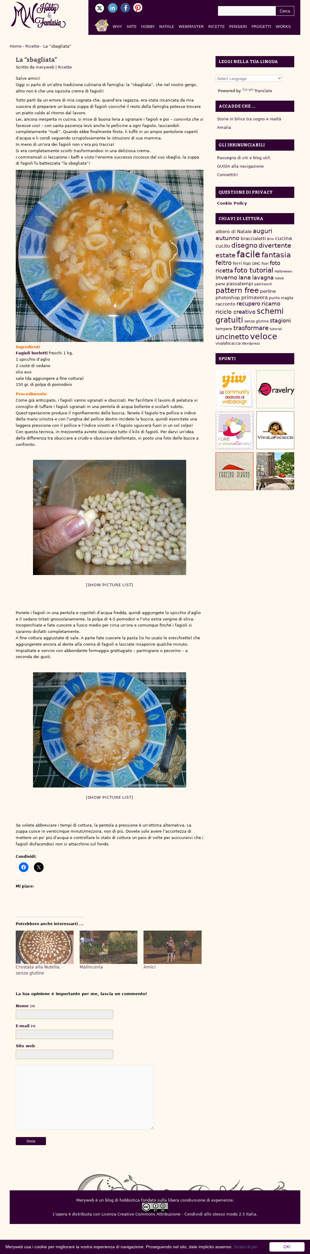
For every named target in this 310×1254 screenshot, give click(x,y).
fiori (265, 264)
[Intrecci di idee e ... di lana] (275, 389)
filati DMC (251, 264)
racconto (225, 303)
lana (245, 277)
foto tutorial (253, 270)
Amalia (224, 127)
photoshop (228, 297)
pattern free (237, 290)
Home (15, 46)
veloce (263, 336)
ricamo (271, 303)
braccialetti (253, 238)
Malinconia (91, 967)
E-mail (25, 1026)
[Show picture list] (109, 585)
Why (117, 26)
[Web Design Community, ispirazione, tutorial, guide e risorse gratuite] (234, 389)
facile (248, 254)
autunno (227, 238)
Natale (166, 26)
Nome (25, 1006)
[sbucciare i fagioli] (109, 517)
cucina (283, 238)
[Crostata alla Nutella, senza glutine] (45, 947)
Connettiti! (227, 174)
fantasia (276, 254)
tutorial (276, 329)
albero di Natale (234, 231)
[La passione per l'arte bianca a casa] (275, 430)
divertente (275, 245)
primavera (254, 297)
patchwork (263, 284)
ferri (237, 263)
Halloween (283, 271)
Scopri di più (245, 1246)
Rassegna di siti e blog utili (243, 157)
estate (226, 255)
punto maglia (281, 298)
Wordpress (251, 344)
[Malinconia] (108, 947)
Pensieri (238, 26)
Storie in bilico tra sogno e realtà (249, 119)
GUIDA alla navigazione (240, 166)
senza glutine (256, 321)
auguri (262, 231)
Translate (263, 91)
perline (268, 291)
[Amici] (172, 947)
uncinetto (232, 337)
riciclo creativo (236, 312)
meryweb (45, 67)
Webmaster (191, 26)
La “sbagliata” (36, 59)
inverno (226, 277)
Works (283, 26)
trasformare (251, 328)
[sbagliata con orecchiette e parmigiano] (109, 730)
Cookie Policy (232, 203)
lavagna (263, 277)
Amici (149, 967)
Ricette (216, 26)
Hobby (148, 26)
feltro (224, 262)
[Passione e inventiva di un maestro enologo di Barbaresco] (234, 471)
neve (279, 278)
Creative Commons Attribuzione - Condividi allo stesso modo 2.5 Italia (186, 1214)
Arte (132, 26)
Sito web (25, 1046)
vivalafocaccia (228, 343)
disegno (244, 245)
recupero (248, 303)
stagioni (280, 320)
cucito (223, 246)
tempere (224, 328)
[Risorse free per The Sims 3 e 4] (275, 471)
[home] (109, 24)
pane (220, 284)
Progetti (261, 26)
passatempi (239, 283)
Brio (270, 239)
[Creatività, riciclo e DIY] (234, 430)
